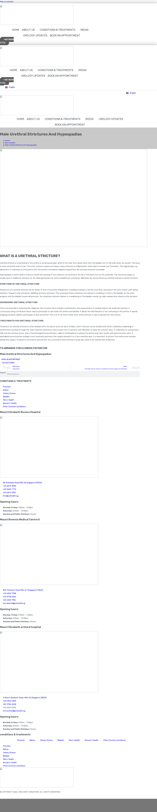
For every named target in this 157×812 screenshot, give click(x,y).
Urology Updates (35, 35)
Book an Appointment (65, 35)
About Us (28, 29)
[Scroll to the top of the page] (0, 797)
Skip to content (6, 1)
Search (3, 373)
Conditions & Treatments (57, 29)
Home (15, 29)
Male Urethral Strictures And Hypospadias (21, 145)
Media (84, 29)
